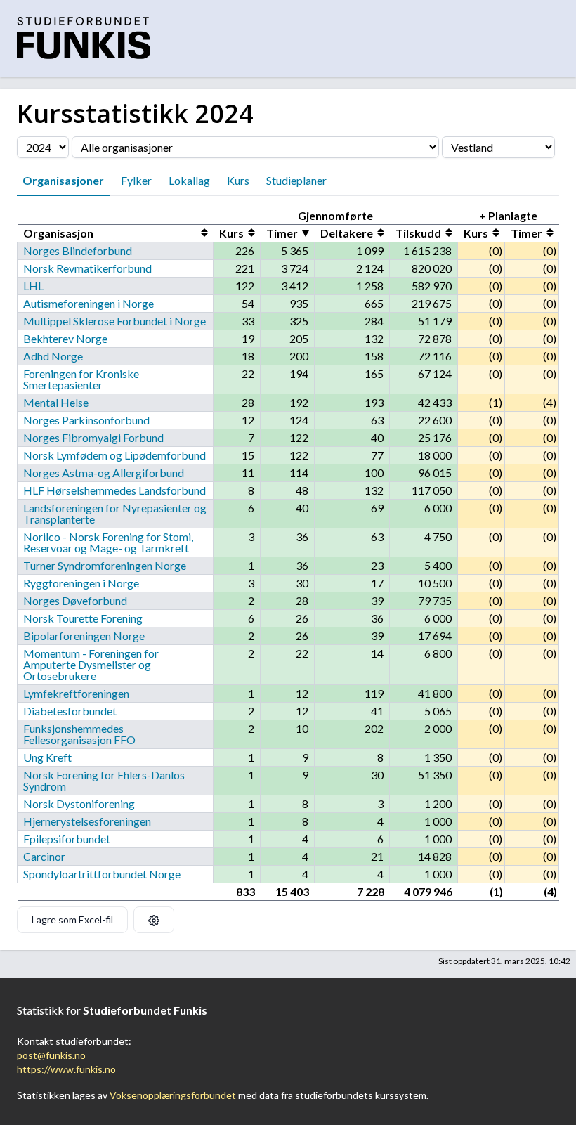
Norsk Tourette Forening (83, 618)
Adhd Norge (53, 356)
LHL (33, 285)
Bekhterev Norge (65, 338)
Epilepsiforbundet (66, 838)
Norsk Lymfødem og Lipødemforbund (114, 455)
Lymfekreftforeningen (76, 693)
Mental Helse (56, 402)
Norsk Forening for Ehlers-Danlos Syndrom (104, 780)
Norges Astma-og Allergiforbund (103, 472)
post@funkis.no (51, 1055)
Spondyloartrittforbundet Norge (102, 873)
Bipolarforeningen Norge (84, 635)
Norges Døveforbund (75, 600)
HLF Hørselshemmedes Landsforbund (114, 490)
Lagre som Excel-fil (72, 919)
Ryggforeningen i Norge (81, 583)
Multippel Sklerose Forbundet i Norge (114, 320)
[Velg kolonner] (153, 919)
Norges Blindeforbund (77, 250)
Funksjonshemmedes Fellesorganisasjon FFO (79, 734)
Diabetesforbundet (70, 710)
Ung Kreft (47, 757)
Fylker (136, 180)
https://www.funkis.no (66, 1069)
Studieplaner (296, 180)
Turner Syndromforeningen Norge (104, 565)
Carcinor (44, 856)
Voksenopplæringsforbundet (173, 1095)
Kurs (238, 180)
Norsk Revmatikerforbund (87, 268)
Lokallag (189, 180)
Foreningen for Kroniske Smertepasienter (81, 379)
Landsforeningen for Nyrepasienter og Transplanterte (115, 513)
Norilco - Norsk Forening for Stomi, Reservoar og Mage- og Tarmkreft (108, 542)
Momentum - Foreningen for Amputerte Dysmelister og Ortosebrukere (91, 664)
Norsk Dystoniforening (79, 803)
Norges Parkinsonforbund (86, 420)
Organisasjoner (63, 180)
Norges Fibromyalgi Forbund (93, 437)
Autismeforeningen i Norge (88, 303)
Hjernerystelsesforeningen (87, 821)
